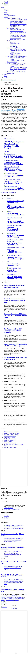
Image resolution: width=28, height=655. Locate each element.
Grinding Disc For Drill (14, 598)
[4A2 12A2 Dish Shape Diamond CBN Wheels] (8, 205)
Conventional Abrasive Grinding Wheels (17, 56)
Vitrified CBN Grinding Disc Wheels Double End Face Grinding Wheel (13, 157)
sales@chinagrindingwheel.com (11, 509)
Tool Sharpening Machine (10, 447)
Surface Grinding (8, 441)
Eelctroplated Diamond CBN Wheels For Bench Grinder (17, 30)
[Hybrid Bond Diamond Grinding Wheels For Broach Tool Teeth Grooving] (15, 249)
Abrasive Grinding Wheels (13, 48)
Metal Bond (13, 45)
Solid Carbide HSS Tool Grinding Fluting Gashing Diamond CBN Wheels (18, 69)
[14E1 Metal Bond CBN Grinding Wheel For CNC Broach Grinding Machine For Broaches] (15, 219)
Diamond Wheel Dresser (10, 436)
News (5, 76)
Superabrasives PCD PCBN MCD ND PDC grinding (18, 26)
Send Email (3, 602)
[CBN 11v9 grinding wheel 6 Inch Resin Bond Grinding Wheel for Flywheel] (9, 139)
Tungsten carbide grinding (16, 21)
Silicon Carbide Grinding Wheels (18, 49)
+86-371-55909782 (8, 508)
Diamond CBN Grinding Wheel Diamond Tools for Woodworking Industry (14, 189)
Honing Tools (10, 73)
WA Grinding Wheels (15, 55)
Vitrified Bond (13, 46)
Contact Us (6, 77)
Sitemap (8, 595)
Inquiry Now (4, 498)
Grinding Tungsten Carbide (10, 111)
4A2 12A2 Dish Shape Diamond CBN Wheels (15, 208)
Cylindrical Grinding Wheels (17, 60)
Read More (6, 151)
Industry (6, 74)
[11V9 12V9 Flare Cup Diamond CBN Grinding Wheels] (10, 198)
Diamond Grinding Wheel (12, 600)
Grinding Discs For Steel (10, 438)
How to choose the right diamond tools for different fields (14, 286)
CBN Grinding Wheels (12, 28)
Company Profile (11, 15)
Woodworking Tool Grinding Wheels (16, 71)
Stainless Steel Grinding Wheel (16, 597)
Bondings (9, 40)
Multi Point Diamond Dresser (11, 431)
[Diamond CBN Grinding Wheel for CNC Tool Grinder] (11, 173)
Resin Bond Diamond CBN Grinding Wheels (15, 236)
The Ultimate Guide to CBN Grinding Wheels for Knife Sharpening (13, 330)
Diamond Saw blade (12, 62)
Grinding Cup (4, 598)
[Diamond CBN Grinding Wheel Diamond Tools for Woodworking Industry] (10, 186)
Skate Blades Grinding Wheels (17, 39)
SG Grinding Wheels (15, 53)
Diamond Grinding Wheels (13, 18)
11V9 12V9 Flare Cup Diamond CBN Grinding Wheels (15, 202)
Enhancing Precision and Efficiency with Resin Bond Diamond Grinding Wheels (15, 315)
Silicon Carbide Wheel (9, 437)
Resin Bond (13, 42)
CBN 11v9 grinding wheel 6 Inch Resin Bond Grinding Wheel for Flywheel (14, 145)
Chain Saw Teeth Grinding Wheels (18, 19)
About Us (6, 14)
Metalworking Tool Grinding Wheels (16, 63)
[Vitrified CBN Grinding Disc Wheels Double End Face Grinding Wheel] (9, 154)
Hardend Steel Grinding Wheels (18, 35)
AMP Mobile (14, 595)
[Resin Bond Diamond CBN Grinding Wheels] (11, 233)
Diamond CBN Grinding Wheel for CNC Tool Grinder (13, 176)
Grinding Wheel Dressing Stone (11, 433)
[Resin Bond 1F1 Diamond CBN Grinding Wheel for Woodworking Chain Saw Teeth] (8, 261)
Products (6, 17)
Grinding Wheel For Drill (10, 110)
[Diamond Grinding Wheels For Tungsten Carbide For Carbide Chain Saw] (14, 255)
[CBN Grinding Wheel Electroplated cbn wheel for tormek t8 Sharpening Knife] (11, 167)
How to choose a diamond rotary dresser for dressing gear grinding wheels (14, 300)
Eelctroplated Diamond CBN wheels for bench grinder (15, 214)
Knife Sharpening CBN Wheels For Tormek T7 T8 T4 (18, 37)
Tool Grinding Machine (9, 440)
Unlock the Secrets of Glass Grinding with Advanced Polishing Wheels (15, 345)
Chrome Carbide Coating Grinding (18, 24)
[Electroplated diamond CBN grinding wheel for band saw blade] (15, 227)
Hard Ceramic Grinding (16, 22)
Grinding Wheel (5, 597)
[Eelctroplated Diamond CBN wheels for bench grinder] (9, 211)
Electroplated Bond (14, 43)
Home (5, 12)
